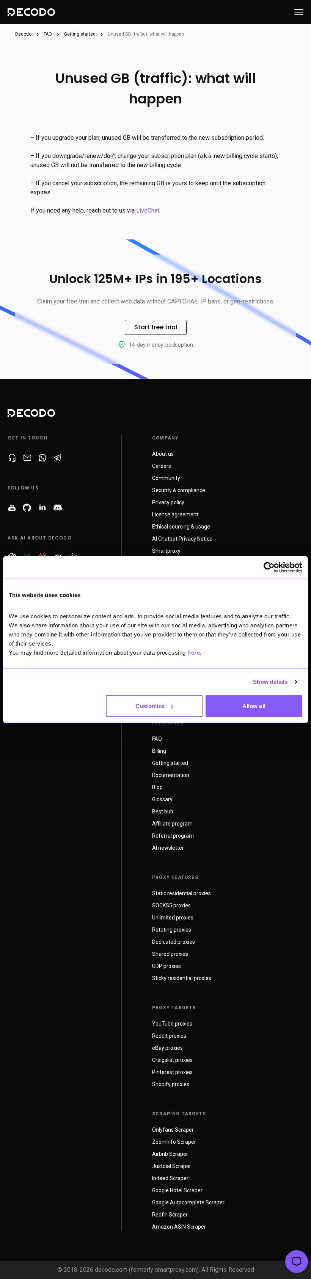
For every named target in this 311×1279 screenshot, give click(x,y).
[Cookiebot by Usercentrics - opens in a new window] (269, 567)
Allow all (253, 705)
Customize (149, 705)
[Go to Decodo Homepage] (31, 12)
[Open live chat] (296, 1261)
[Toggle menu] (298, 12)
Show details (270, 682)
